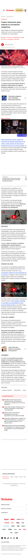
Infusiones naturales (7, 390)
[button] (14, 217)
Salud (24, 390)
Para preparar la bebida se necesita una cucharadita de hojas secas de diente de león (13, 303)
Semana (3, 16)
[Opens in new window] (5, 538)
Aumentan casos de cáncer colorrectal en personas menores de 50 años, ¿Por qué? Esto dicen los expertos (11, 180)
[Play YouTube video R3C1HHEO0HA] (14, 217)
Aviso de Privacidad (6, 542)
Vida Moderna (10, 16)
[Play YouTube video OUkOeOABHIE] (14, 289)
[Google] (2, 538)
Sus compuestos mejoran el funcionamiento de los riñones (13, 272)
